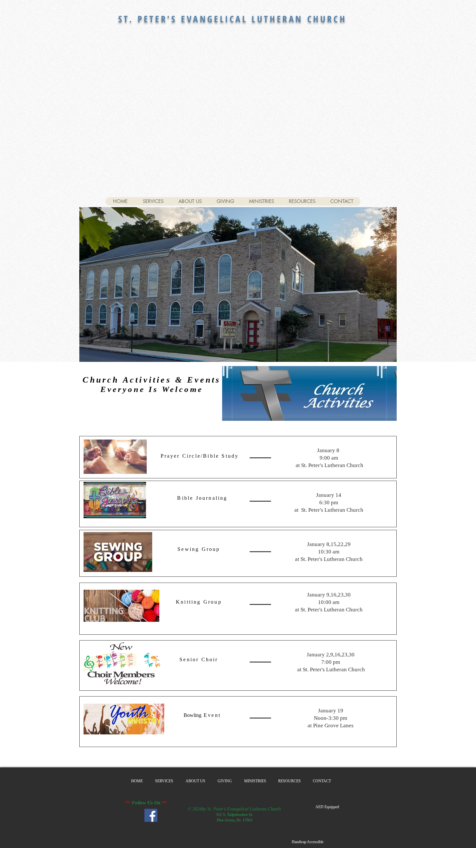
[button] (327, 807)
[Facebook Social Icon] (150, 815)
